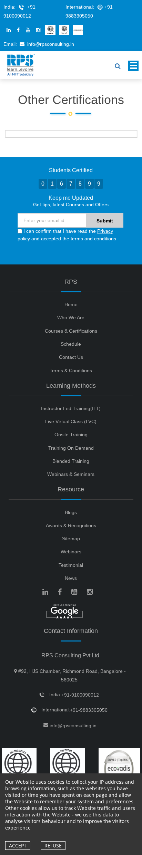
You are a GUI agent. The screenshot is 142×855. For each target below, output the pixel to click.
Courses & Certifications (71, 331)
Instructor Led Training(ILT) (71, 408)
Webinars (71, 551)
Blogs (71, 512)
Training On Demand (71, 448)
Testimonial (71, 565)
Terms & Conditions (71, 370)
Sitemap (71, 538)
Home (71, 304)
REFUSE (53, 845)
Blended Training (70, 461)
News (71, 578)
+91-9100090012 (80, 695)
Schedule (71, 344)
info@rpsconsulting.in (50, 44)
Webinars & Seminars (70, 474)
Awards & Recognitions (71, 525)
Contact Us (71, 357)
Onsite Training (71, 434)
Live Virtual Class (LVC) (71, 421)
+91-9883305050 (89, 710)
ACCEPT (18, 845)
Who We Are (70, 317)
